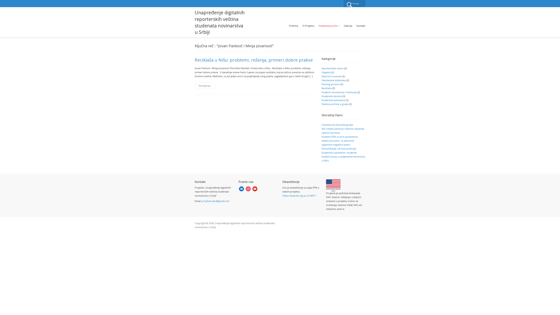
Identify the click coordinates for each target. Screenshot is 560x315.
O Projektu (308, 25)
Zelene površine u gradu (335, 104)
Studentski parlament (333, 100)
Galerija (348, 25)
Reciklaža (327, 88)
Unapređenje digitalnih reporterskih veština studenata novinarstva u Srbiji (220, 22)
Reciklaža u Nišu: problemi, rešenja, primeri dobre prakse (254, 60)
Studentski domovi (332, 96)
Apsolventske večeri (332, 68)
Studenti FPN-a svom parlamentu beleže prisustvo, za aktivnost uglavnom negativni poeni (340, 140)
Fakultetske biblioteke (334, 80)
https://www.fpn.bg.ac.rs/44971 (299, 195)
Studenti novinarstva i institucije (339, 92)
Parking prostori (331, 84)
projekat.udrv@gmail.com (215, 201)
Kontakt (361, 25)
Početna (293, 25)
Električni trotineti (331, 76)
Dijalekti (326, 72)
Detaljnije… (205, 85)
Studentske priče (328, 25)
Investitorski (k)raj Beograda (337, 124)
